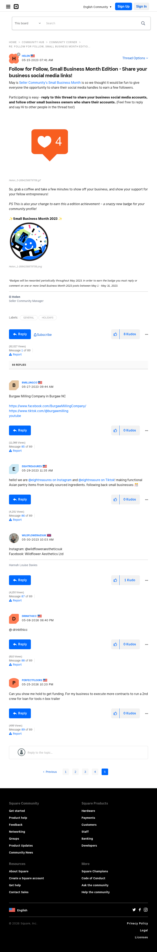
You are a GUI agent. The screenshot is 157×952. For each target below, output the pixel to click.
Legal (144, 930)
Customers (89, 824)
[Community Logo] (17, 6)
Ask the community (95, 885)
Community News (21, 852)
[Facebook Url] (140, 910)
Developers (89, 845)
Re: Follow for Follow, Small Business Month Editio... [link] (49, 46)
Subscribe (44, 335)
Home (13, 42)
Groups (14, 838)
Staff (85, 831)
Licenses (141, 937)
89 (23, 729)
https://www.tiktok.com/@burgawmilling (38, 411)
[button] (50, 145)
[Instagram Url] (146, 910)
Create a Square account (26, 878)
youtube (15, 416)
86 (23, 515)
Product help (18, 817)
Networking (17, 831)
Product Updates (21, 845)
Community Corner (63, 42)
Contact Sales (18, 892)
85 (23, 446)
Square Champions (95, 871)
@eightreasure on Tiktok (96, 480)
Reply (22, 334)
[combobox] (96, 23)
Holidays (47, 317)
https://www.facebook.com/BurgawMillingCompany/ (47, 406)
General (28, 317)
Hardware (88, 810)
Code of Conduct (93, 878)
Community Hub (33, 42)
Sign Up (124, 6)
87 (23, 596)
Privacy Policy (137, 923)
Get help (15, 885)
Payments (88, 817)
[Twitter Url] (134, 910)
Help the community (96, 892)
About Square (18, 871)
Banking (87, 838)
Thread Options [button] (133, 58)
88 (23, 660)
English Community (95, 7)
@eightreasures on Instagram (50, 480)
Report (17, 354)
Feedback (15, 824)
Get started (17, 810)
